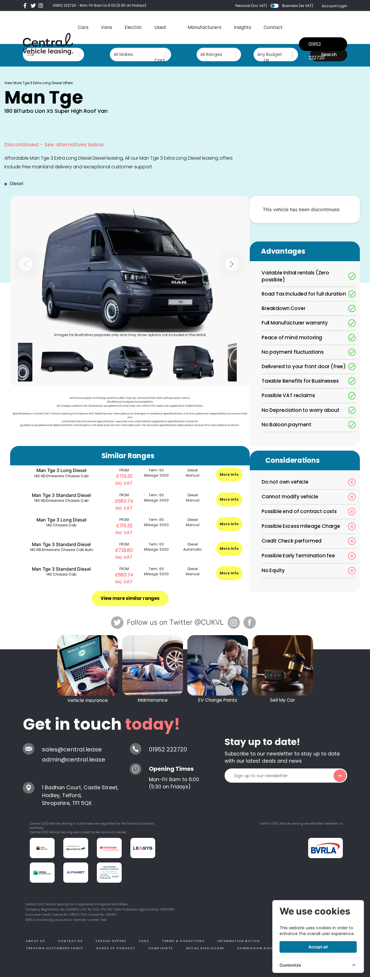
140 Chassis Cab (61, 525)
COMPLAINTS (160, 948)
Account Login (334, 5)
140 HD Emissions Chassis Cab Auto (61, 549)
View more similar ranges (130, 598)
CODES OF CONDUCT (116, 948)
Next (232, 264)
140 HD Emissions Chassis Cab (61, 475)
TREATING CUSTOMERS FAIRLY (54, 948)
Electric (133, 27)
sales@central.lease (72, 749)
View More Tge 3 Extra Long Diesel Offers (38, 82)
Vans (106, 27)
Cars (83, 27)
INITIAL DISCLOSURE (205, 948)
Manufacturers (204, 27)
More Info (229, 474)
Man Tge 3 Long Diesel (61, 470)
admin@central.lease (73, 759)
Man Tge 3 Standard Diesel (61, 495)
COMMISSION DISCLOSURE (262, 948)
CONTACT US (70, 941)
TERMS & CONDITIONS (183, 941)
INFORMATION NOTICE (238, 941)
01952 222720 (64, 5)
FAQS (144, 941)
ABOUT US (35, 941)
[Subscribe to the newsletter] (340, 775)
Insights (242, 27)
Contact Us (273, 44)
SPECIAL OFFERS (110, 941)
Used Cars (160, 44)
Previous (25, 264)
